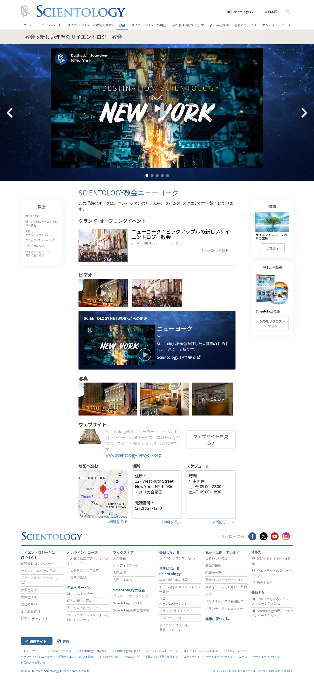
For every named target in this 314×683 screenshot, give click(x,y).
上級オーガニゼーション (37, 232)
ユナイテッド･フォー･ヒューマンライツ (208, 656)
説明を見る (172, 522)
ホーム (28, 25)
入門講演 (119, 572)
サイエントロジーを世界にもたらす (37, 253)
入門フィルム (122, 580)
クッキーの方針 (257, 671)
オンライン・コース (276, 25)
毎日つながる (169, 552)
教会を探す (32, 216)
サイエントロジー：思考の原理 (271, 236)
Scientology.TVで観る (177, 357)
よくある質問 (219, 25)
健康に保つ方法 (217, 618)
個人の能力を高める (81, 600)
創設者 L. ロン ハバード (37, 563)
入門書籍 (119, 558)
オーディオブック (126, 565)
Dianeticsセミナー (80, 593)
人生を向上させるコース (84, 608)
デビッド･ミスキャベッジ (162, 651)
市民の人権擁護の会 (33, 662)
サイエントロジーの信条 (38, 570)
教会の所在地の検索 (173, 580)
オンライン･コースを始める (201, 651)
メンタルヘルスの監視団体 (224, 601)
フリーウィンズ (34, 246)
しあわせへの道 (216, 558)
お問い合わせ (224, 522)
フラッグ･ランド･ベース (40, 240)
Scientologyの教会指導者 (131, 610)
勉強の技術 (213, 565)
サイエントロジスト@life (177, 558)
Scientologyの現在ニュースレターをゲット (272, 613)
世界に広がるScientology (170, 571)
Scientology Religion (126, 651)
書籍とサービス (245, 25)
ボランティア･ (224, 608)
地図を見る (118, 521)
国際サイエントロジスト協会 (75, 656)
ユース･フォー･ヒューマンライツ (259, 656)
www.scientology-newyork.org (133, 455)
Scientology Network (92, 651)
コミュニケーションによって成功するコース (87, 617)
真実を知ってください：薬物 (226, 587)
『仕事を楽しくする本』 (84, 570)
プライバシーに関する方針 (229, 671)
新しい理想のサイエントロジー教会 (41, 223)
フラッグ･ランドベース (176, 611)
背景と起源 (29, 590)
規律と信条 (29, 597)
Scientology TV (242, 11)
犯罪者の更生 (214, 572)
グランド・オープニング (130, 596)
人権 (208, 594)
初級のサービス (79, 587)
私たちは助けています (188, 25)
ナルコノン (132, 656)
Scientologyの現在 (129, 590)
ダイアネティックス (59, 651)
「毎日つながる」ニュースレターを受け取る (271, 601)
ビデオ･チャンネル (34, 618)
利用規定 (274, 671)
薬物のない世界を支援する (161, 656)
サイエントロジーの (148, 25)
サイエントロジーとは (90, 25)
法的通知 (287, 671)
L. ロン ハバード (50, 25)
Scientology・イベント (129, 603)
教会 (122, 25)
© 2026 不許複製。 (56, 671)
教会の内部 (29, 604)
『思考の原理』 (78, 577)
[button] (146, 175)
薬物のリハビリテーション (224, 580)
